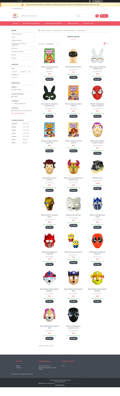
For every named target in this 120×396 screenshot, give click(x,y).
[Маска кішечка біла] (73, 203)
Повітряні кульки (88, 23)
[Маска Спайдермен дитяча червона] (97, 92)
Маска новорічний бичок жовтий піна (73, 179)
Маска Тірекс (97, 178)
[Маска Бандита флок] (73, 55)
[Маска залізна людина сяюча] (49, 203)
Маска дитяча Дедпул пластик (97, 253)
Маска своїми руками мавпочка (49, 142)
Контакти (14, 48)
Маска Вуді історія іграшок (49, 179)
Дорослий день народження (53, 23)
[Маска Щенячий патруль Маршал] (49, 277)
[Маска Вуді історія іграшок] (49, 166)
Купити (50, 79)
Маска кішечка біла (73, 215)
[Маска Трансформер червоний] (49, 240)
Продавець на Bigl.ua (60, 381)
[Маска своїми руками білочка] (49, 55)
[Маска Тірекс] (97, 166)
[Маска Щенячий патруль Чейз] (73, 277)
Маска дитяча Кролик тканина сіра (49, 105)
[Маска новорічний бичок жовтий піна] (73, 166)
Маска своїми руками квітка (73, 142)
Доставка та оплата (17, 51)
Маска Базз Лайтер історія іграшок (97, 142)
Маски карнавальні (70, 30)
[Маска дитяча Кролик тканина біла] (97, 55)
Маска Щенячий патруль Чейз (73, 290)
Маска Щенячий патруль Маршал (49, 290)
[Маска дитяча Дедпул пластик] (97, 240)
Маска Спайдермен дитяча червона (97, 105)
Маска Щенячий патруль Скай (49, 327)
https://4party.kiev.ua (19, 113)
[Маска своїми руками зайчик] (73, 92)
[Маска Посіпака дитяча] (73, 240)
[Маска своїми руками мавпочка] (49, 129)
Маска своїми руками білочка (49, 67)
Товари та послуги (46, 30)
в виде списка (107, 43)
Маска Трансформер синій (97, 216)
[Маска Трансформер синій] (97, 203)
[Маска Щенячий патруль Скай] (49, 314)
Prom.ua (68, 380)
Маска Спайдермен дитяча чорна (73, 327)
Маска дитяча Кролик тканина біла (97, 67)
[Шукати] (97, 16)
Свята (13, 37)
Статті (63, 366)
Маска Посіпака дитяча (73, 252)
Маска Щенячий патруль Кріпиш (97, 290)
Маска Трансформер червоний (49, 253)
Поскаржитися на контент (61, 383)
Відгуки (14, 55)
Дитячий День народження (31, 23)
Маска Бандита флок (73, 67)
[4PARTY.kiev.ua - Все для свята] (15, 19)
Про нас (14, 58)
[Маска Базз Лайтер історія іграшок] (97, 129)
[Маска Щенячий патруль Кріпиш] (97, 277)
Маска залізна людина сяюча (49, 216)
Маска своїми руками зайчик (73, 105)
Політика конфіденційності (75, 383)
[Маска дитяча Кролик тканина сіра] (49, 92)
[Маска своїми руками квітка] (73, 129)
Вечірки (15, 23)
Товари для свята (72, 23)
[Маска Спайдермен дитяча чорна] (73, 314)
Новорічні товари (17, 40)
